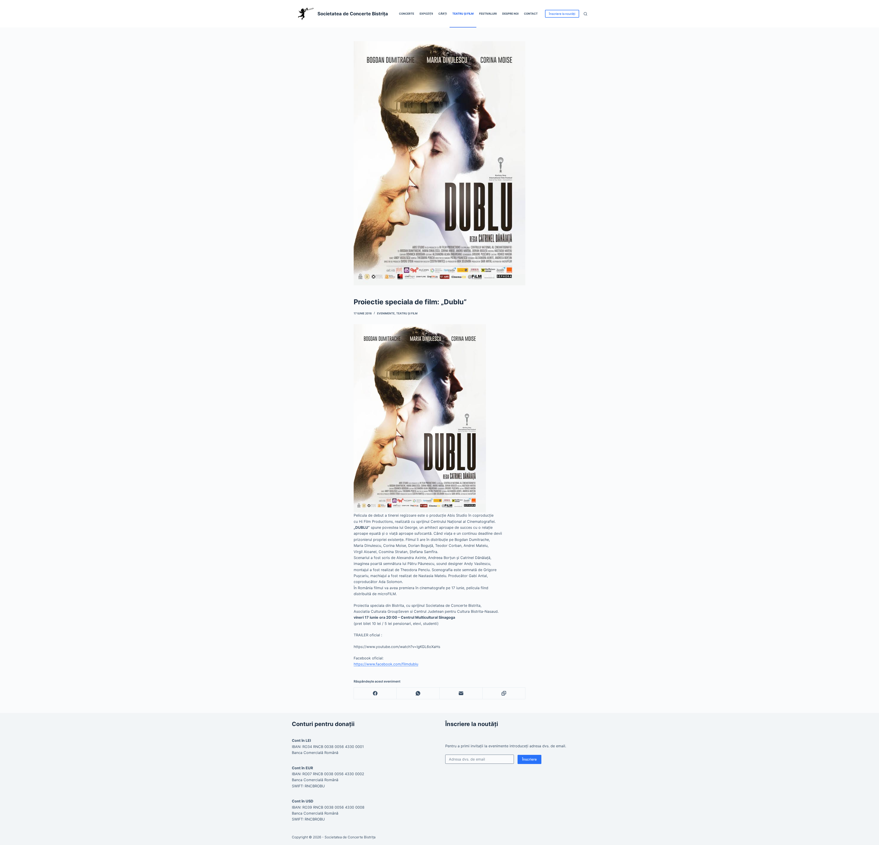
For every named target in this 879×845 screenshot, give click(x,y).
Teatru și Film (463, 13)
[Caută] (585, 14)
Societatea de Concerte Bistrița (352, 13)
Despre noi (510, 13)
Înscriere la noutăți (562, 14)
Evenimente (386, 313)
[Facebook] (375, 693)
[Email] (461, 693)
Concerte (406, 13)
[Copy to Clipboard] (504, 693)
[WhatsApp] (418, 693)
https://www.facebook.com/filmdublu (386, 664)
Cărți (442, 13)
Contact (531, 13)
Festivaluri (488, 13)
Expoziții (426, 13)
